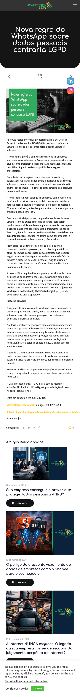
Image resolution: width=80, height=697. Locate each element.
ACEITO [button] (38, 688)
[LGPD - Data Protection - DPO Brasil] (40, 5)
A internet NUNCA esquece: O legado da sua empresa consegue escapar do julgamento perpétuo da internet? (39, 648)
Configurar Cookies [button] (17, 688)
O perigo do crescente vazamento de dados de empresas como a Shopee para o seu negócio (38, 569)
